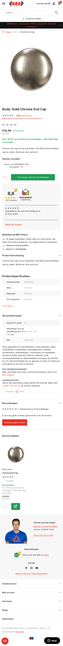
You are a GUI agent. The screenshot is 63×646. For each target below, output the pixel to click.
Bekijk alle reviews (13, 224)
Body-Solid (27, 115)
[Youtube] (37, 568)
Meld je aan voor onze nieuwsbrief (31, 573)
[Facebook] (26, 568)
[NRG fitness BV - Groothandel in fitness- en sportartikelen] (21, 3)
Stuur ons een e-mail (43, 535)
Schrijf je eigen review (14, 422)
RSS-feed (19, 631)
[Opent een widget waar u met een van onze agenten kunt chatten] (52, 641)
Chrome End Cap (10, 473)
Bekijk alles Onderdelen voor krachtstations (22, 118)
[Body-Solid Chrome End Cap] (15, 454)
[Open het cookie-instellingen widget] (4, 641)
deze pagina (8, 375)
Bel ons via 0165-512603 (45, 526)
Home (14, 32)
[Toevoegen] (15, 506)
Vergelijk (9, 391)
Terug (7, 32)
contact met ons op (11, 386)
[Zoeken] (57, 12)
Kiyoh (46, 555)
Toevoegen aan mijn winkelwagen (33, 177)
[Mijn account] (53, 3)
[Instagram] (31, 568)
